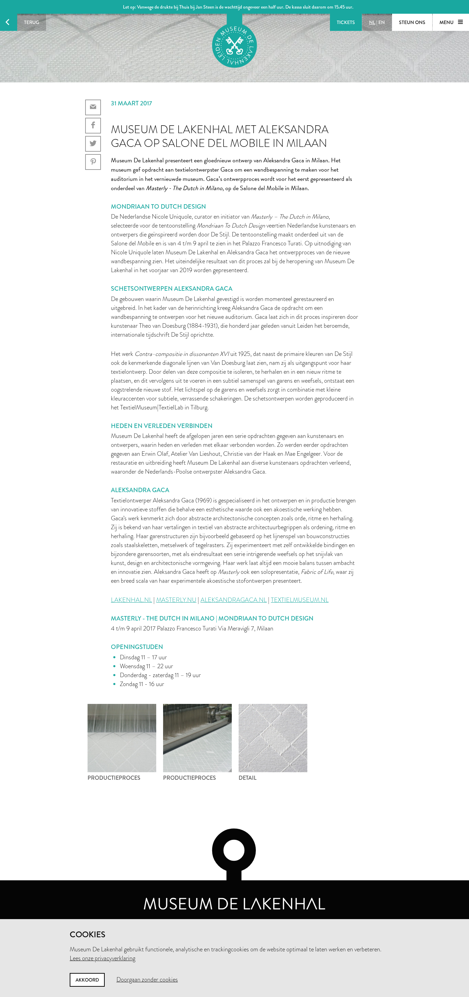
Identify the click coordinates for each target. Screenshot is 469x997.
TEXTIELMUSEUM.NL (300, 599)
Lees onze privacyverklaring (102, 958)
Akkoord (87, 979)
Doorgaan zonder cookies (147, 979)
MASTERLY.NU (176, 599)
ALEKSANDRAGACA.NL (234, 599)
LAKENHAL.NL (131, 599)
